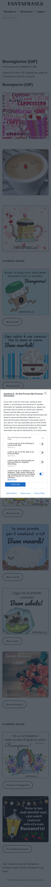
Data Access (25, 493)
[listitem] (25, 438)
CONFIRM (15, 484)
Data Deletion (11, 493)
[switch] (41, 444)
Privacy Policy (39, 493)
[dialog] (25, 443)
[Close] (46, 394)
